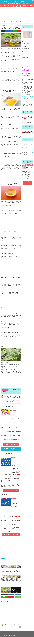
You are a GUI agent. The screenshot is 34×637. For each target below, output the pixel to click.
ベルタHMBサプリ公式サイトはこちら (11, 490)
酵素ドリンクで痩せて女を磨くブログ (17, 1)
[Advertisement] (17, 14)
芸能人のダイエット (25, 154)
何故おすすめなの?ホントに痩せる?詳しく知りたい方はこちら (11, 449)
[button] (11, 40)
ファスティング (24, 152)
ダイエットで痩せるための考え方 (27, 145)
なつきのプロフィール (8, 3)
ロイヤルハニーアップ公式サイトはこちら (10, 534)
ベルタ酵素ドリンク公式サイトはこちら (10, 444)
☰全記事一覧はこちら (25, 3)
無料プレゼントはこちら (20, 3)
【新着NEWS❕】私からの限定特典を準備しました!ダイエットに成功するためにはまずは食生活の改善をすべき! (17, 6)
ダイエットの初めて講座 (14, 3)
